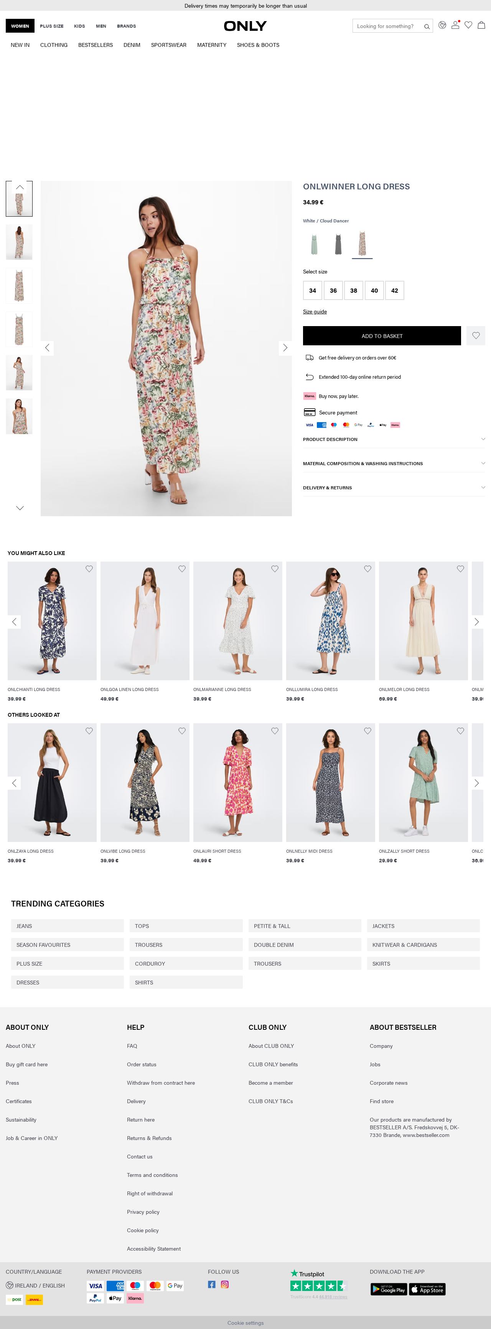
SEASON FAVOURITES (43, 944)
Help (136, 1027)
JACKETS (383, 926)
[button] (245, 6)
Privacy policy (143, 1211)
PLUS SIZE (29, 963)
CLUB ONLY (268, 1027)
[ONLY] (245, 29)
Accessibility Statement (154, 1248)
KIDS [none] (79, 25)
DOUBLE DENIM (274, 944)
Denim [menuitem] (132, 44)
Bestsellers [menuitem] (95, 44)
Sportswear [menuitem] (168, 44)
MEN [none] (101, 25)
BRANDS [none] (126, 25)
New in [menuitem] (20, 44)
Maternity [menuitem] (211, 44)
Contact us (140, 1156)
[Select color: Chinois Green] (314, 244)
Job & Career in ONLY (32, 1138)
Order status (142, 1064)
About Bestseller (403, 1027)
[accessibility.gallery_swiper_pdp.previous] (19, 187)
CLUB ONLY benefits (273, 1064)
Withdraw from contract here (161, 1082)
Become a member (271, 1082)
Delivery (136, 1101)
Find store (382, 1101)
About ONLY (27, 1027)
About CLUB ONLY (271, 1045)
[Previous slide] (14, 622)
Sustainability (21, 1119)
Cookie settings (245, 1322)
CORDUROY (150, 963)
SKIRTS (381, 963)
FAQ (132, 1045)
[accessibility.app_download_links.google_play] (389, 1295)
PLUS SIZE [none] (51, 25)
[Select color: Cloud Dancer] (362, 244)
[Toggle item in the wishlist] (475, 335)
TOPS (142, 926)
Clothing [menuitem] (54, 44)
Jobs (375, 1064)
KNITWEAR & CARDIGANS (404, 944)
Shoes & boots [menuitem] (258, 44)
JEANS (24, 926)
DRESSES (27, 982)
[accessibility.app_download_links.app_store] (427, 1295)
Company (381, 1045)
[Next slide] (476, 622)
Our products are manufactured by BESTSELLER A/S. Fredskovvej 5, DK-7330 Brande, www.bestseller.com (414, 1126)
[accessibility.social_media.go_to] (212, 1286)
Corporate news (389, 1082)
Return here (141, 1119)
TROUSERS (148, 944)
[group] (52, 637)
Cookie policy (143, 1230)
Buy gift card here (27, 1064)
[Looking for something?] (427, 25)
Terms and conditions (152, 1174)
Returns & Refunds (149, 1138)
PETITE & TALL (272, 926)
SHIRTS (144, 982)
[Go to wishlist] (468, 26)
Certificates (19, 1101)
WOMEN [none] (20, 25)
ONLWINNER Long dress (356, 186)
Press (12, 1082)
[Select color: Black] (338, 244)
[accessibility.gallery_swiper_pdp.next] (19, 508)
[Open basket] (481, 25)
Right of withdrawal (150, 1193)
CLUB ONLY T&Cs (271, 1101)
